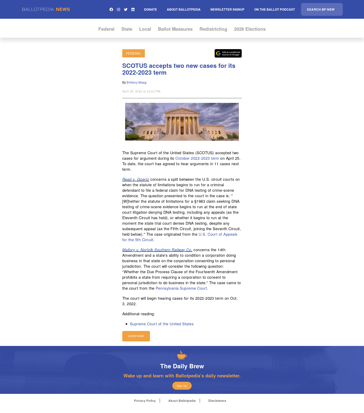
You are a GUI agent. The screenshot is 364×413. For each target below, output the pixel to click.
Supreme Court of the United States (162, 323)
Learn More (136, 336)
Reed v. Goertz (135, 179)
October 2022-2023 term (197, 158)
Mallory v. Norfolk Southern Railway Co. (157, 249)
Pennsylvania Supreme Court (181, 288)
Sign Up (182, 386)
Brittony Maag (136, 82)
